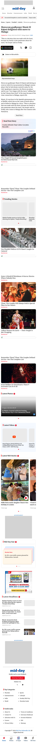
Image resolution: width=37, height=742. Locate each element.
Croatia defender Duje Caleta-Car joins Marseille (15, 126)
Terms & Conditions (27, 712)
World (6, 701)
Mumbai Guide (24, 701)
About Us (7, 712)
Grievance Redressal (27, 715)
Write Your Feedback (17, 678)
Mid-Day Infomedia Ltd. (23, 730)
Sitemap (23, 723)
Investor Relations (26, 717)
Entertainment (9, 695)
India (6, 698)
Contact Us (8, 715)
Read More (19, 115)
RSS (22, 720)
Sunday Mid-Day (25, 698)
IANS (31, 35)
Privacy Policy (9, 723)
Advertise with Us (10, 717)
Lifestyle (22, 695)
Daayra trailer (32, 17)
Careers (7, 720)
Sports (22, 693)
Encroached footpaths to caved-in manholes (16, 17)
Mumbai (7, 693)
